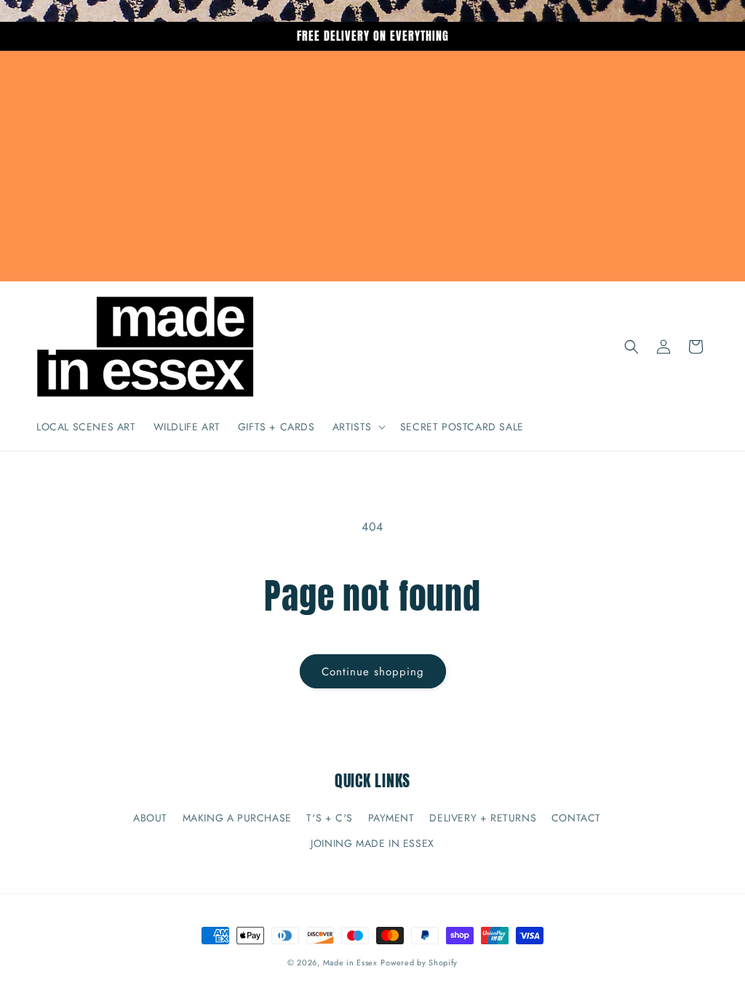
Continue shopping (373, 672)
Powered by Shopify (419, 962)
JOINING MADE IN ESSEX (372, 843)
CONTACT (576, 818)
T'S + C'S (329, 818)
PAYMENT (391, 818)
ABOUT (150, 818)
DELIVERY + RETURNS (482, 818)
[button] (357, 426)
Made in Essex (350, 962)
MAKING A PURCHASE (237, 818)
